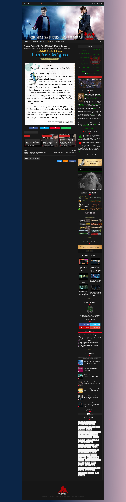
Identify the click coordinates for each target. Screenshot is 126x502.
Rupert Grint (81, 467)
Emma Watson (89, 439)
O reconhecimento (84, 67)
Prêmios (93, 462)
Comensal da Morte (83, 105)
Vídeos (27, 41)
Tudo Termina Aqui (83, 472)
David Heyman (82, 437)
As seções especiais (84, 61)
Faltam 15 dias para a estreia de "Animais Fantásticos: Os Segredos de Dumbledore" (92, 397)
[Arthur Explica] (84, 201)
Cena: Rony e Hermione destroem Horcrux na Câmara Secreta (95, 281)
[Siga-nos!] (95, 3)
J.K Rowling (94, 447)
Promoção (87, 462)
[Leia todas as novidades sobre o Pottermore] (90, 213)
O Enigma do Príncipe (92, 452)
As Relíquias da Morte (47, 135)
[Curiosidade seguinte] (91, 251)
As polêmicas (96, 61)
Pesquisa (61, 483)
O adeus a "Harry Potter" (85, 70)
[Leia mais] (98, 139)
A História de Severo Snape (83, 281)
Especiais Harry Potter (64, 135)
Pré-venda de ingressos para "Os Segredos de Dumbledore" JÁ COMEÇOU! (91, 390)
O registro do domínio (84, 64)
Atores (98, 427)
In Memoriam (96, 67)
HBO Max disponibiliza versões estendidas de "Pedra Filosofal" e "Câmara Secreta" (92, 376)
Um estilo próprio (84, 57)
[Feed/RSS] (102, 3)
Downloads (89, 437)
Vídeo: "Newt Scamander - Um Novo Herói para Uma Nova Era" (95, 294)
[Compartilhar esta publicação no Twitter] (44, 128)
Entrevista (27, 135)
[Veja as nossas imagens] (99, 3)
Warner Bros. (81, 475)
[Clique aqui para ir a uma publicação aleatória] (90, 162)
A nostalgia (96, 64)
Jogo (87, 449)
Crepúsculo (88, 429)
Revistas (87, 465)
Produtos (87, 460)
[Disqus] (50, 180)
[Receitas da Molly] (84, 197)
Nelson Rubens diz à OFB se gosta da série (89, 341)
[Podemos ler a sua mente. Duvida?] (96, 201)
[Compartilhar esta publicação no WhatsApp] (66, 128)
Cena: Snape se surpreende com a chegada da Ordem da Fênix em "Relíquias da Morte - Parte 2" (95, 268)
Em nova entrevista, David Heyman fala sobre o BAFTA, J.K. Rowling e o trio (50, 142)
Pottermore (81, 460)
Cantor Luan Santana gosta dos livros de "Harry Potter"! (88, 343)
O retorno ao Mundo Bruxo (96, 53)
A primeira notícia (84, 53)
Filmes (42, 41)
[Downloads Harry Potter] (84, 209)
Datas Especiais (94, 434)
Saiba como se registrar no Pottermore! (90, 369)
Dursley (96, 124)
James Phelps (81, 449)
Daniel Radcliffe (86, 434)
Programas (81, 462)
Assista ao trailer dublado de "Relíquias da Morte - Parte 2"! (88, 335)
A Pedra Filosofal (91, 421)
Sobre (66, 483)
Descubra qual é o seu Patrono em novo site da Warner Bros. (92, 362)
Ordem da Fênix (93, 98)
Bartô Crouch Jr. (95, 104)
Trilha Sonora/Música (89, 470)
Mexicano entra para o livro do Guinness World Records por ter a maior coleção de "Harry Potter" (66, 141)
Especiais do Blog (82, 444)
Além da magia (96, 49)
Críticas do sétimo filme (95, 432)
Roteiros (92, 465)
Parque (88, 457)
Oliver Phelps (94, 455)
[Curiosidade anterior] (87, 251)
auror (85, 95)
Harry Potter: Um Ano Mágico (55, 48)
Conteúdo (54, 483)
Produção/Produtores (95, 460)
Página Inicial (39, 483)
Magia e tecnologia (96, 57)
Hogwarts (82, 104)
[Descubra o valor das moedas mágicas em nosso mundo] (96, 209)
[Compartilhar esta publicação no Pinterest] (55, 128)
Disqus (59, 161)
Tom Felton (81, 470)
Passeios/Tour (95, 457)
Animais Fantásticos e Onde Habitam (86, 424)
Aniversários (81, 427)
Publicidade (81, 465)
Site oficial (88, 467)
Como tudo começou (84, 49)
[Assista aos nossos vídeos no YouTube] (97, 3)
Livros (35, 41)
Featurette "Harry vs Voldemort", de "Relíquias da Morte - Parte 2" (84, 293)
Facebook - (72, 161)
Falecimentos (90, 444)
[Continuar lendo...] (89, 128)
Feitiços (51, 41)
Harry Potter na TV (87, 447)
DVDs (80, 434)
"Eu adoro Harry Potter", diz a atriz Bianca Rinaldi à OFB (88, 346)
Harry (86, 124)
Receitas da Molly (60, 41)
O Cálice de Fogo (82, 452)
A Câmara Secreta (82, 421)
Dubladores (95, 437)
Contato (47, 483)
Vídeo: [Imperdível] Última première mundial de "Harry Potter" (89, 338)
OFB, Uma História (90, 73)
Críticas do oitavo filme (83, 432)
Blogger (65, 161)
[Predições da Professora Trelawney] (96, 205)
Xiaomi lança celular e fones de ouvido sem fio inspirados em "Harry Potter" (92, 383)
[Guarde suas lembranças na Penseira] (96, 198)
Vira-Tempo (91, 472)
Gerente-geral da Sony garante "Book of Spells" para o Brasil (32, 142)
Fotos (80, 447)
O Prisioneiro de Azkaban (84, 455)
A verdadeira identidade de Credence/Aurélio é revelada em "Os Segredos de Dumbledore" (92, 404)
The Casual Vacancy (96, 467)
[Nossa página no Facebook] (92, 3)
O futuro (97, 70)
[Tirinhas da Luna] (84, 205)
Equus (80, 442)
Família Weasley (86, 125)
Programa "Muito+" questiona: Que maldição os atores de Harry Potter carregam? (83, 268)
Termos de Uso (87, 483)
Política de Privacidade (76, 483)
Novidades (96, 449)
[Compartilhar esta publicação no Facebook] (33, 128)
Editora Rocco (82, 439)
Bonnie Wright (82, 429)
